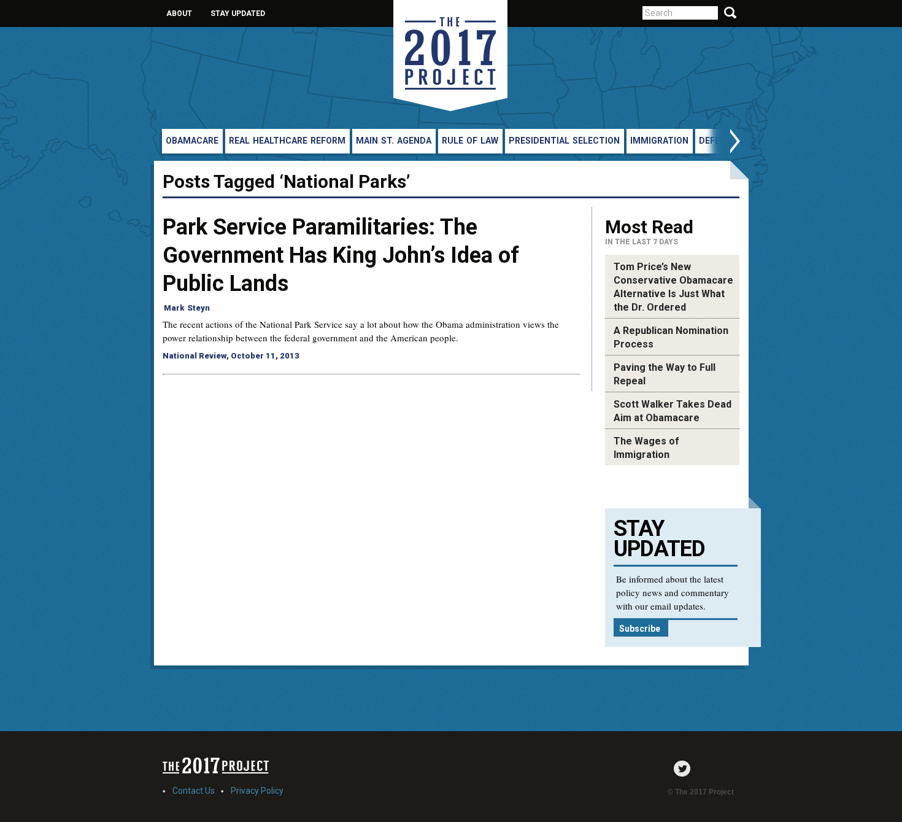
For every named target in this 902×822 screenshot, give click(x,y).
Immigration (659, 140)
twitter (685, 769)
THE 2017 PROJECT (450, 55)
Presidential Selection (564, 140)
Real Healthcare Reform (287, 140)
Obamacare (192, 140)
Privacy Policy (257, 791)
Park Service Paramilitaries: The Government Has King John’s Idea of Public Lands (341, 255)
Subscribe (639, 629)
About (179, 13)
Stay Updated (237, 13)
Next (722, 143)
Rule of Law (470, 140)
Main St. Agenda (393, 140)
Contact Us (193, 791)
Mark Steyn (187, 307)
